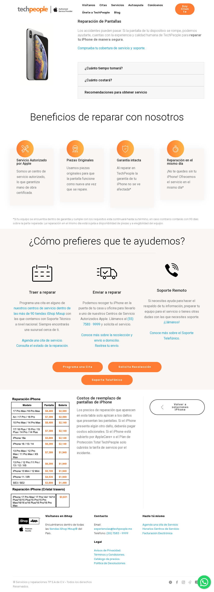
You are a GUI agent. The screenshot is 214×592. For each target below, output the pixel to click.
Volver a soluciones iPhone (180, 407)
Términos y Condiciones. (109, 554)
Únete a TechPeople (96, 12)
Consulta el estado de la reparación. (42, 346)
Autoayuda (135, 5)
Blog (117, 12)
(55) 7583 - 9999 (117, 533)
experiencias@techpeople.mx (113, 528)
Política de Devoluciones (109, 563)
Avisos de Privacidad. (107, 550)
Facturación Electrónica (157, 533)
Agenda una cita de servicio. (42, 340)
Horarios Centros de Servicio (161, 528)
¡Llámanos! (172, 322)
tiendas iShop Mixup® (64, 528)
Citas (103, 5)
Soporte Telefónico (107, 379)
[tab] (141, 68)
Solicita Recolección (134, 366)
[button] (141, 68)
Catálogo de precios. (107, 559)
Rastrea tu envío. (107, 346)
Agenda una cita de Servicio (160, 524)
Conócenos (155, 5)
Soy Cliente (185, 9)
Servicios (117, 5)
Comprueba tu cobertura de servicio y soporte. (111, 48)
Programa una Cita (77, 366)
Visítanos (88, 5)
